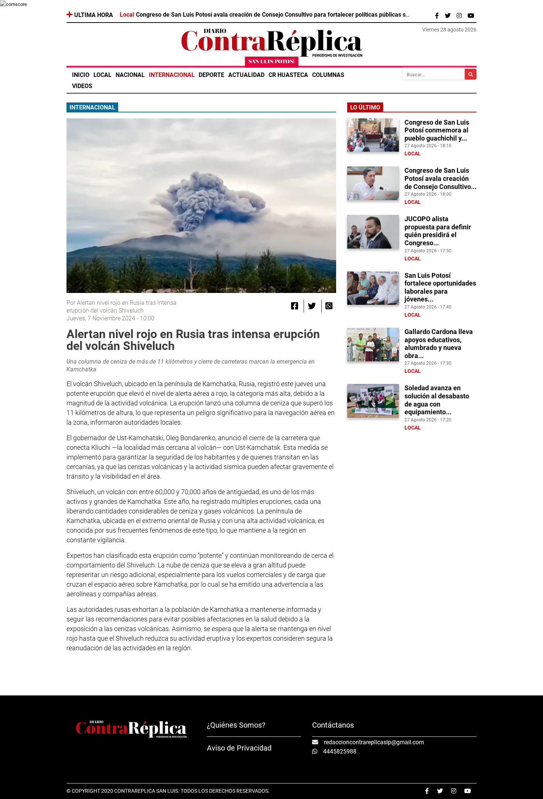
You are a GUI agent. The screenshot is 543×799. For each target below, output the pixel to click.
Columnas (328, 74)
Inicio (80, 74)
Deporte (211, 74)
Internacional (172, 74)
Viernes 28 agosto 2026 (449, 30)
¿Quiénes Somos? (236, 725)
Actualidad (246, 74)
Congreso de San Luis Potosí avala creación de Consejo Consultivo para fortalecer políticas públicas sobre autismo (288, 14)
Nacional (130, 74)
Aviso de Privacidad (239, 748)
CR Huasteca (288, 74)
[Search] (471, 74)
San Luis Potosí (272, 62)
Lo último (365, 107)
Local (102, 74)
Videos (82, 86)
